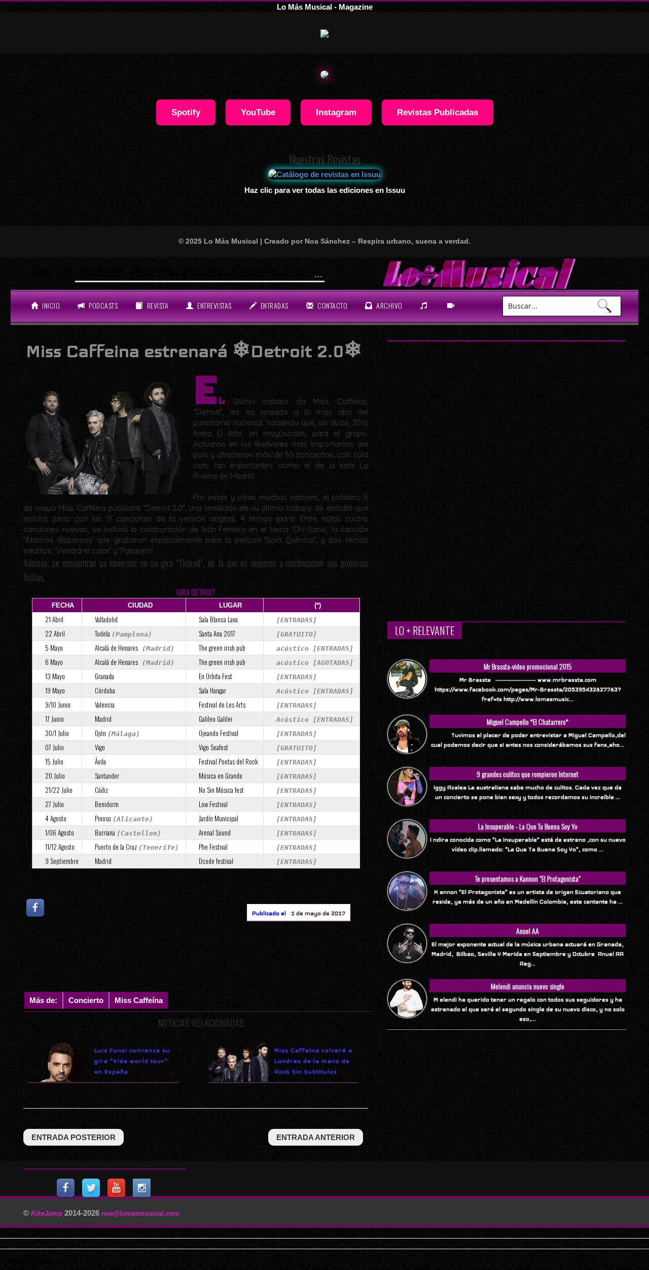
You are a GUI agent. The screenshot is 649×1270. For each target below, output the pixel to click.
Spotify (185, 112)
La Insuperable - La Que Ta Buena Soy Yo (528, 826)
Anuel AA (527, 930)
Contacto (332, 305)
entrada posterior (73, 1137)
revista (156, 305)
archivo (389, 305)
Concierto (85, 1000)
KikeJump (47, 1213)
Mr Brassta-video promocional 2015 (528, 666)
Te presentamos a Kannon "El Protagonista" (528, 878)
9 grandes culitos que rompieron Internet (528, 773)
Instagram (336, 112)
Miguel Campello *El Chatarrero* (527, 721)
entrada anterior (315, 1137)
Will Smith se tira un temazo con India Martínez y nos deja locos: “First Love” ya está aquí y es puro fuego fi (291, 272)
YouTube (258, 112)
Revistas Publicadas (437, 112)
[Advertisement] (207, 959)
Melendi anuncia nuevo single (527, 986)
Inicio (50, 305)
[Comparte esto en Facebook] (36, 908)
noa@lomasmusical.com (140, 1213)
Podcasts (102, 305)
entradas (274, 305)
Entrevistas (214, 305)
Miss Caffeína (139, 1000)
